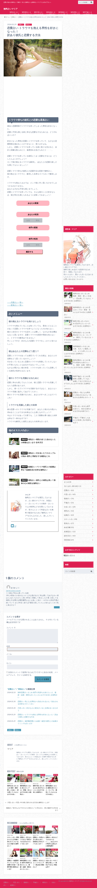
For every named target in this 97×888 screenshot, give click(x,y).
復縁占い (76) (69, 498)
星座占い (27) (69, 523)
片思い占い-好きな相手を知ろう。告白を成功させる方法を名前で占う (77, 409)
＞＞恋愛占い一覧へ (15, 302)
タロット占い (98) (70, 519)
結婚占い (13, 885)
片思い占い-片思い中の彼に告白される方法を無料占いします (28, 802)
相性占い (45, 882)
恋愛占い (11, 689)
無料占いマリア (11, 9)
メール (9, 654)
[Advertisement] (32, 95)
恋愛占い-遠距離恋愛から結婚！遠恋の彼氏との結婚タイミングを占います (38, 722)
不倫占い (36, 882)
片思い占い (16, 882)
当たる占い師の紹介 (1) (72, 486)
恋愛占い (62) (69, 490)
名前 (8, 646)
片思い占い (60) (69, 494)
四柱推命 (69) (69, 540)
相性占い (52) (69, 511)
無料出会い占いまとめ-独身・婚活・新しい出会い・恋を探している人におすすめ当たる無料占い (14, 18)
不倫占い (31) (69, 503)
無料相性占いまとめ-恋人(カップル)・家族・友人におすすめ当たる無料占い (26, 16)
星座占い (21, 689)
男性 (38, 220)
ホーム (7, 17)
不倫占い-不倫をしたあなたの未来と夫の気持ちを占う (77, 421)
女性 (28, 220)
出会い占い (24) (69, 507)
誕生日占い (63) (69, 536)
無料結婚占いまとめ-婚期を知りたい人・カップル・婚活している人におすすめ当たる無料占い (51, 17)
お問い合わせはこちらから (73, 279)
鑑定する (29, 252)
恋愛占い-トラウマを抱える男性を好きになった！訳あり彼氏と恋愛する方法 (38, 716)
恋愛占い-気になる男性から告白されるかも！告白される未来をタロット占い (38, 703)
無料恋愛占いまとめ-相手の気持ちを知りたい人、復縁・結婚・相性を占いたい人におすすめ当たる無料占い (75, 19)
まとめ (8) (67, 482)
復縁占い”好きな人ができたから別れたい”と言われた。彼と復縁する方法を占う (32, 809)
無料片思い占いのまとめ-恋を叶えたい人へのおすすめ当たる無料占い (38, 16)
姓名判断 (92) (69, 527)
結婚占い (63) (69, 515)
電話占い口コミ (69, 555)
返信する (57, 607)
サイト (9, 663)
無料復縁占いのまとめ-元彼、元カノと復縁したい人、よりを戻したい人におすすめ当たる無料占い (63, 18)
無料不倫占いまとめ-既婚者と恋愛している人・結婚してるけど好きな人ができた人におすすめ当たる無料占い (87, 18)
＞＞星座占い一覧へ (15, 305)
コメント (11, 627)
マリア (10, 749)
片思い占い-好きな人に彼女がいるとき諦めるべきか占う (38, 709)
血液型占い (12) (69, 532)
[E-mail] (14, 526)
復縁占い (26, 882)
